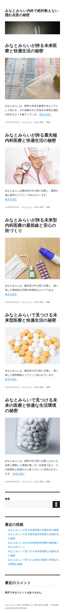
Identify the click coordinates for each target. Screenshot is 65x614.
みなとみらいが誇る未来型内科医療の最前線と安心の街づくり (31, 225)
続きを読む (45, 114)
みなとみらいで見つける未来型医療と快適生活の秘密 (31, 317)
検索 (7, 498)
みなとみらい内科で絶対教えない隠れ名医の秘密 (26, 605)
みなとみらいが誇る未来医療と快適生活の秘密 (31, 48)
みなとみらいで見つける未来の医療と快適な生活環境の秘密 (31, 405)
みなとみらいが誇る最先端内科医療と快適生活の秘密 (31, 137)
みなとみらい (28, 122)
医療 (41, 122)
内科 (37, 122)
